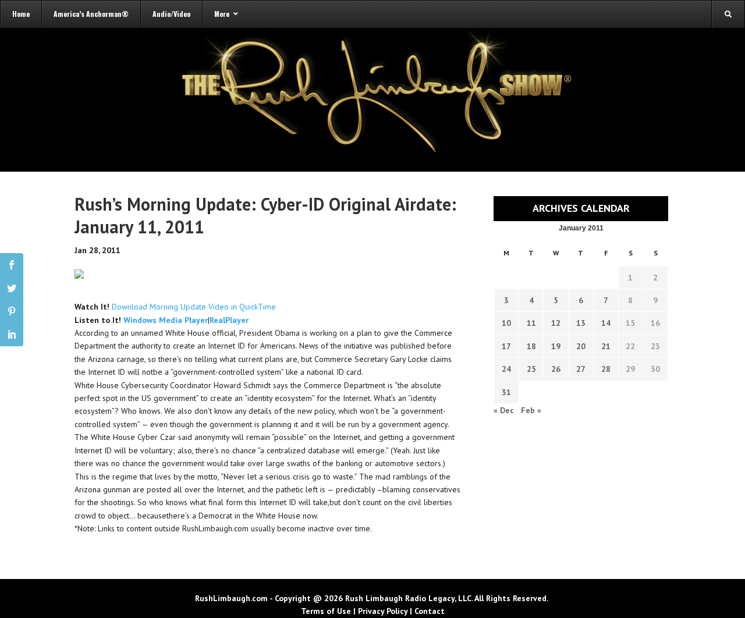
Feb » (531, 410)
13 (581, 323)
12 (555, 323)
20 (581, 346)
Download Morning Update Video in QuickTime (194, 306)
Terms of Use (326, 611)
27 (581, 369)
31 (506, 392)
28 (606, 369)
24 (506, 369)
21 (606, 346)
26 (555, 369)
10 (506, 323)
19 (555, 346)
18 (531, 346)
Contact (429, 611)
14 (606, 323)
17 (506, 346)
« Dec (504, 410)
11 (531, 323)
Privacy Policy (382, 611)
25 (531, 369)
